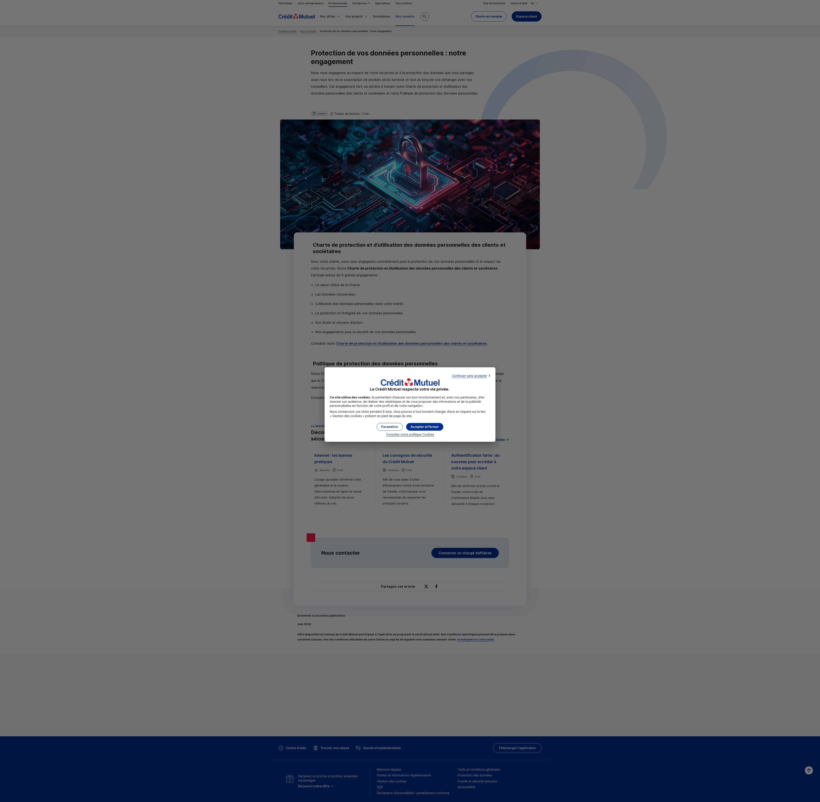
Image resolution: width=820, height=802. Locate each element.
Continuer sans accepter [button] (469, 376)
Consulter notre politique (410, 434)
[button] (424, 427)
